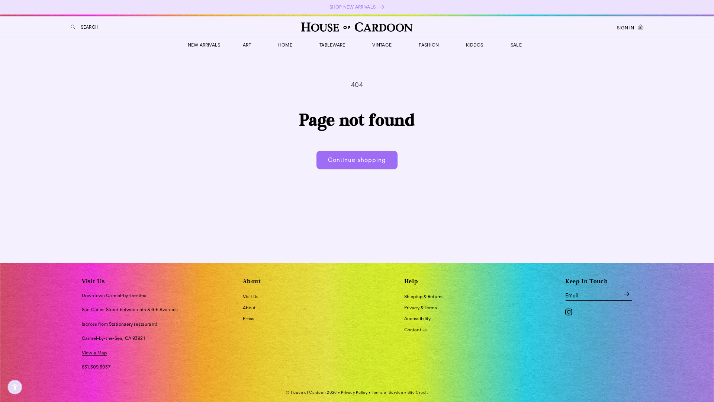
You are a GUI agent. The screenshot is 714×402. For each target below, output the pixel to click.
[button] (85, 27)
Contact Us (416, 329)
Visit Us (250, 296)
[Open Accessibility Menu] (14, 387)
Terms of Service (387, 392)
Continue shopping (357, 159)
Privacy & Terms (420, 307)
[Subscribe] (626, 294)
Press (248, 318)
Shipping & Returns (424, 296)
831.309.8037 (96, 367)
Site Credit (418, 392)
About (249, 307)
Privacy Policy (354, 392)
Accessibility (417, 318)
